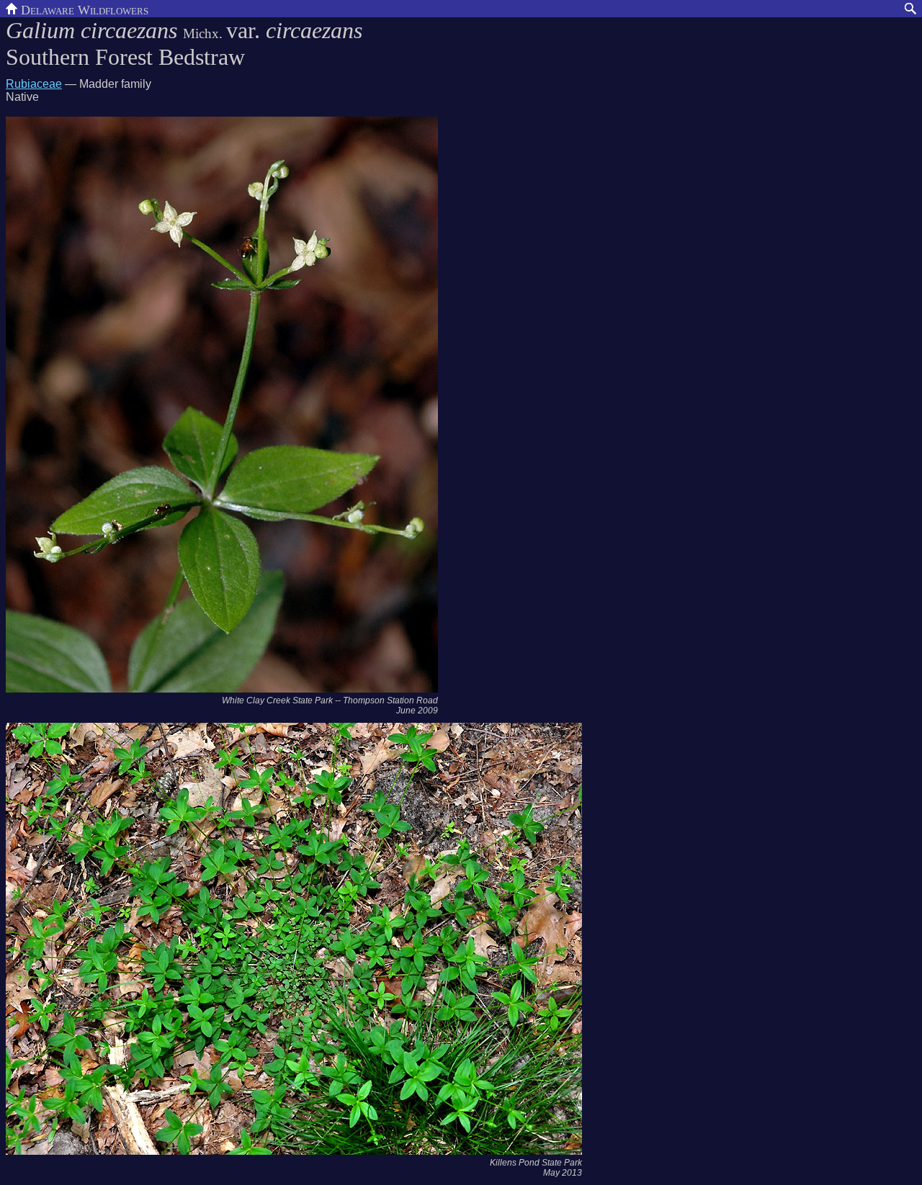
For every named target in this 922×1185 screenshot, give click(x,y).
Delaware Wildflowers (82, 8)
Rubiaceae (34, 84)
